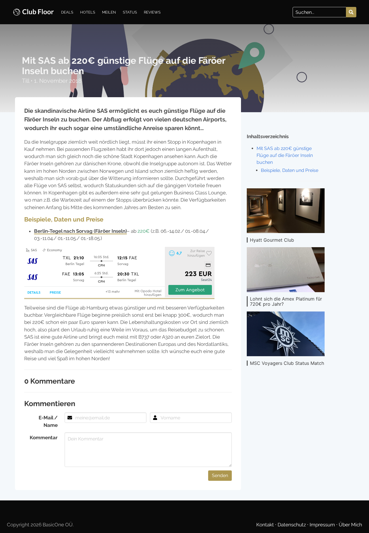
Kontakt (265, 525)
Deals (67, 12)
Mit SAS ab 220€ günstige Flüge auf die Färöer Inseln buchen (285, 155)
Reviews (152, 12)
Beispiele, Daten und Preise (289, 170)
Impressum (323, 525)
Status (130, 12)
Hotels (87, 12)
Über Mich (350, 525)
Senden (220, 475)
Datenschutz (292, 525)
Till (26, 80)
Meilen (109, 12)
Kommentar (44, 437)
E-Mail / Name (48, 421)
